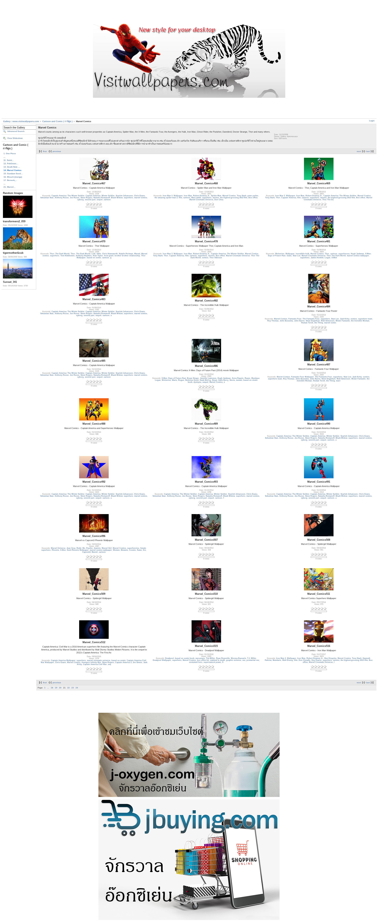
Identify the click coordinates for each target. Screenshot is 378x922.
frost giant (108, 256)
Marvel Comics (229, 196)
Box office (253, 198)
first (45, 151)
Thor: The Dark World (59, 254)
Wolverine (279, 254)
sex (243, 660)
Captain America (93, 196)
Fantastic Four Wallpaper (302, 377)
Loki (93, 254)
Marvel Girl (107, 548)
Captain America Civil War (95, 664)
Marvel (137, 254)
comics (205, 258)
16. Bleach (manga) (13, 177)
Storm (232, 380)
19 (56, 688)
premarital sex (252, 660)
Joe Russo (74, 198)
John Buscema (286, 321)
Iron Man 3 (167, 196)
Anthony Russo (62, 198)
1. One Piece (10, 153)
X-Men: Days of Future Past (174, 378)
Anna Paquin (238, 378)
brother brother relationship (127, 256)
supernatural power (212, 662)
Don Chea (218, 200)
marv (338, 381)
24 (77, 688)
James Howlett (317, 258)
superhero (128, 198)
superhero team (365, 319)
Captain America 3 (123, 662)
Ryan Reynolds (223, 658)
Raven (247, 378)
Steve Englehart (313, 321)
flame (139, 550)
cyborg (80, 200)
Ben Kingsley (330, 658)
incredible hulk (302, 254)
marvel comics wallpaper (358, 256)
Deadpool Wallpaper (162, 660)
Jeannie (97, 548)
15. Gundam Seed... (13, 173)
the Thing (318, 323)
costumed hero (195, 662)
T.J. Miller (251, 658)
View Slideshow (15, 138)
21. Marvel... (9, 187)
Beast (214, 380)
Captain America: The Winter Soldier (68, 196)
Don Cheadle (304, 660)
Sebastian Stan (47, 198)
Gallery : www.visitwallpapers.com (21, 121)
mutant (239, 380)
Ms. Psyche (87, 548)
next (359, 151)
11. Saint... (9, 160)
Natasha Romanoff (102, 198)
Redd (79, 548)
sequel (100, 200)
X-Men (334, 258)
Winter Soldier (108, 196)
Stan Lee (296, 256)
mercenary (200, 658)
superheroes (344, 254)
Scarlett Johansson (124, 196)
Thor (278, 198)
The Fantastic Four (311, 319)
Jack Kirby (344, 319)
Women (116, 550)
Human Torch (307, 323)
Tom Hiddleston (67, 256)
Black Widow (117, 198)
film (180, 198)
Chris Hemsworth (110, 254)
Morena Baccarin (238, 658)
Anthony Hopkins (84, 256)
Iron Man (188, 196)
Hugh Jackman (357, 254)
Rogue (181, 380)
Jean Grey (71, 548)
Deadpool (169, 658)
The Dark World (83, 254)
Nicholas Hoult (192, 380)
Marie (174, 380)
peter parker (252, 196)
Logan (327, 258)
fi (222, 662)
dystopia (197, 382)
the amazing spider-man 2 (166, 198)
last (368, 151)
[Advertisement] (189, 12)
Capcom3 (86, 552)
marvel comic (330, 323)
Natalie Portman (126, 254)
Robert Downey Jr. (201, 196)
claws (289, 256)
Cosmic (132, 550)
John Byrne (299, 321)
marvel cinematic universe (98, 660)
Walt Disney (287, 660)
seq (109, 664)
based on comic (94, 258)
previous (57, 151)
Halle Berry (223, 380)
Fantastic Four (294, 319)
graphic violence (233, 660)
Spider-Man (216, 196)
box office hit (203, 660)
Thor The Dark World (336, 256)
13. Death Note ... (12, 167)
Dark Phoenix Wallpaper (78, 550)
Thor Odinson (215, 258)
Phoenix (55, 550)
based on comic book (184, 658)
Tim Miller (210, 658)
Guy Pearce (316, 660)
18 (52, 688)
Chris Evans (139, 196)
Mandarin (277, 660)
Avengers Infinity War (91, 662)
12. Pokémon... (11, 163)
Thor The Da (328, 200)
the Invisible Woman (360, 321)
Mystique (255, 378)
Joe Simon (137, 662)
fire (144, 550)
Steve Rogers (86, 198)
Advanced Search (15, 131)
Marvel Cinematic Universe (201, 200)
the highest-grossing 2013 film (233, 198)
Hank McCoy (205, 380)
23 (72, 688)
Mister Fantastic (343, 321)
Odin (99, 254)
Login (371, 121)
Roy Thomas (273, 321)
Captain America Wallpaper (63, 660)
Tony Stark (241, 196)
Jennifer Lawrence (208, 378)
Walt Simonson (327, 321)
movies (216, 198)
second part (90, 200)
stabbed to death (217, 660)
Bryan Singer (193, 378)
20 (60, 688)
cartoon (107, 200)
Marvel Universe (58, 548)
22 (68, 688)
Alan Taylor (98, 256)
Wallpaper (178, 196)
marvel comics (140, 198)
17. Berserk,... (10, 180)
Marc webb (196, 198)
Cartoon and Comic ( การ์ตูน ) (57, 121)
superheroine (133, 548)
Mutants (124, 550)
